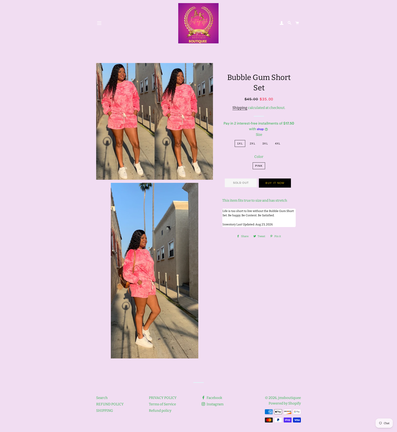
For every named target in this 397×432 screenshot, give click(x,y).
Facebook (214, 398)
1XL (240, 143)
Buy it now (274, 182)
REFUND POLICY (110, 404)
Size (259, 134)
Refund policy (160, 410)
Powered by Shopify (285, 403)
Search (102, 398)
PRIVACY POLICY (163, 398)
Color (258, 157)
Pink (259, 165)
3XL (265, 143)
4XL (278, 143)
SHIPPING (104, 410)
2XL (252, 143)
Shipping (239, 108)
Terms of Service (162, 404)
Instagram (215, 404)
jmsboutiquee (289, 398)
